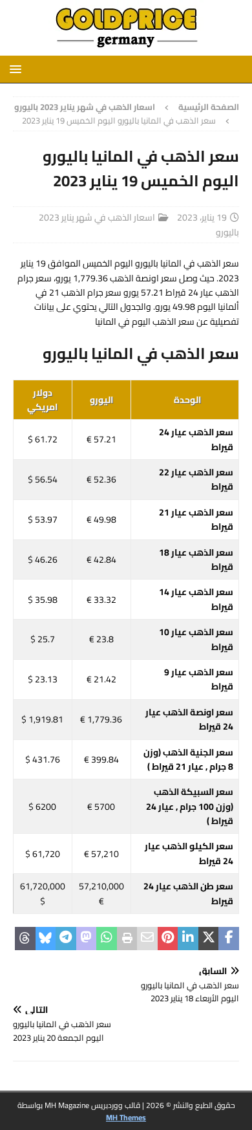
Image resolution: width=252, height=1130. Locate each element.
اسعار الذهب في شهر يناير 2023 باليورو (139, 224)
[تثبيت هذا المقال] (168, 938)
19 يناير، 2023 (202, 217)
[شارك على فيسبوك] (228, 938)
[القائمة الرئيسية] (17, 69)
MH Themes (126, 1117)
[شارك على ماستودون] (86, 938)
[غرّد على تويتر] (208, 938)
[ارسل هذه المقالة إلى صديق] (147, 938)
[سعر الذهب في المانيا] (126, 48)
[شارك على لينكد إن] (188, 938)
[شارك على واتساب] (106, 938)
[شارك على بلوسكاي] (46, 938)
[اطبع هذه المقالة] (127, 938)
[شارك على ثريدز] (25, 938)
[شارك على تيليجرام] (66, 938)
